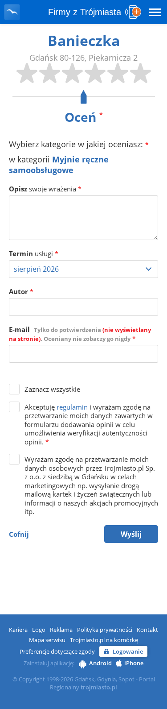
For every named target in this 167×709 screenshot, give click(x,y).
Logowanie (128, 651)
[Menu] (155, 12)
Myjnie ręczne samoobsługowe (59, 164)
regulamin (72, 406)
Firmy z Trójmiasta (84, 12)
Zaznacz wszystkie (52, 389)
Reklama (61, 630)
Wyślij (131, 534)
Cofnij (19, 534)
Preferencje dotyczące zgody (57, 651)
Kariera (18, 630)
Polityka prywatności (104, 630)
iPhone (133, 663)
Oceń (84, 116)
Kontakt (147, 630)
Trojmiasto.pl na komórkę (104, 640)
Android (100, 663)
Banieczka (84, 40)
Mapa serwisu (47, 640)
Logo (38, 630)
